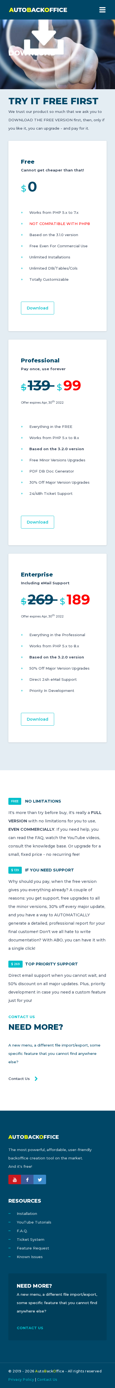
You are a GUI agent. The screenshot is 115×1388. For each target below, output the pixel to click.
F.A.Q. (22, 1231)
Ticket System (30, 1239)
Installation (27, 1213)
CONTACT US (30, 1328)
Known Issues (30, 1256)
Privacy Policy (21, 1379)
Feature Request (33, 1248)
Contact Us (19, 1078)
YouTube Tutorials (34, 1222)
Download (37, 308)
